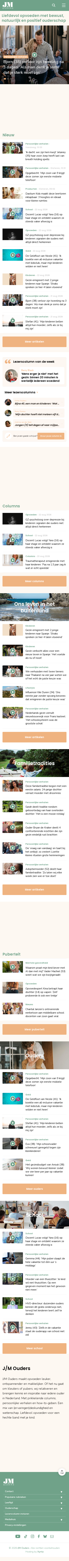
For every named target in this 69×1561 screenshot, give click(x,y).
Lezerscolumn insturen (17, 1513)
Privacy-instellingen (15, 1525)
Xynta (40, 1551)
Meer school (34, 1348)
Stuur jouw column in (51, 436)
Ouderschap (11, 1508)
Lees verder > (42, 375)
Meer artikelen (34, 341)
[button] (59, 1492)
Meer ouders (34, 1189)
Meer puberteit (35, 1029)
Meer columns (34, 581)
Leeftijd (9, 1502)
